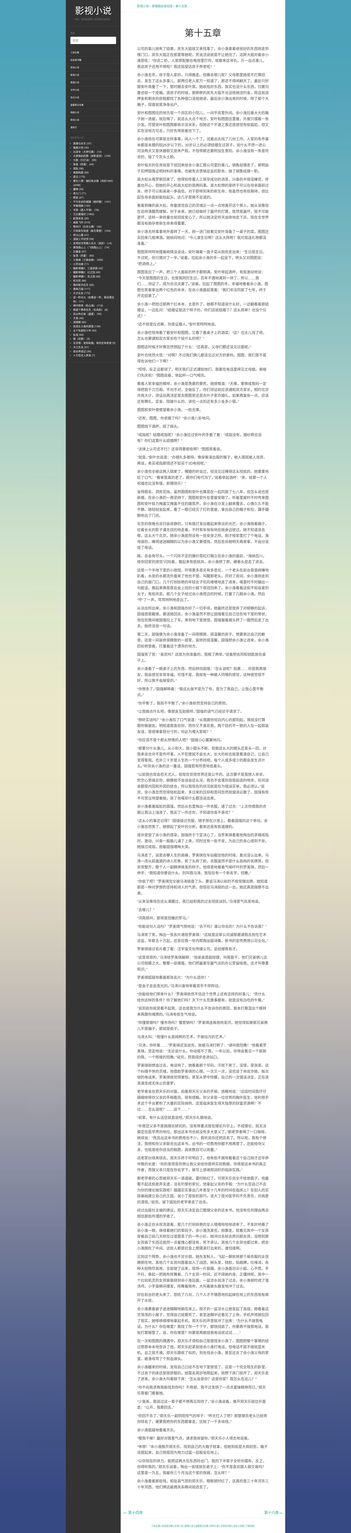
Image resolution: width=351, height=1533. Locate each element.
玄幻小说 (74, 97)
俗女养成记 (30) (82, 351)
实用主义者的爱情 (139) (87, 326)
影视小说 (93, 10)
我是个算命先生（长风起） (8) (90, 309)
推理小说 (74, 82)
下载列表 (250, 1525)
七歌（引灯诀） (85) (85, 160)
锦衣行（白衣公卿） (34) (87, 226)
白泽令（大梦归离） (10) (87, 151)
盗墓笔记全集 (77, 104)
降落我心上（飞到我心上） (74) (91, 247)
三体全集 (74, 52)
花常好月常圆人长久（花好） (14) (92, 243)
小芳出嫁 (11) (81, 264)
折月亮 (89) (79, 280)
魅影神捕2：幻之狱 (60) (87, 272)
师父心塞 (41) (81, 235)
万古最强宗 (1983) (83, 214)
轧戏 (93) (78, 334)
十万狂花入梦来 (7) (84, 355)
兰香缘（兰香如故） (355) (88, 259)
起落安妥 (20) (81, 218)
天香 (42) (78, 318)
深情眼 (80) (79, 322)
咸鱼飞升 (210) (81, 222)
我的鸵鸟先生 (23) (83, 285)
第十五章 (181, 6)
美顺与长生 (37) (82, 143)
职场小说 (74, 119)
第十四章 (133, 1512)
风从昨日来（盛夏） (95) (87, 314)
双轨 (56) (78, 168)
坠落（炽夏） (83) (83, 255)
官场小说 (74, 67)
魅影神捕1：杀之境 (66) (87, 276)
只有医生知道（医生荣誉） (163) (92, 230)
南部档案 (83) (81, 172)
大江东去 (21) (81, 347)
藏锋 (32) (78, 189)
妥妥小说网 (238, 1525)
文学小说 (74, 89)
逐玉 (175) (79, 176)
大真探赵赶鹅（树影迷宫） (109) (92, 156)
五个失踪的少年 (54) (85, 330)
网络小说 (74, 112)
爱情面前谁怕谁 (162, 6)
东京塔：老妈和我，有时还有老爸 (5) (94, 343)
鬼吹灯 (73, 127)
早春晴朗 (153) (81, 205)
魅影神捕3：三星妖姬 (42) (88, 268)
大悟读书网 (225, 1525)
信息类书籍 (75, 59)
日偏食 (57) (79, 251)
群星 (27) (78, 197)
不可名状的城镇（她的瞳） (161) (92, 201)
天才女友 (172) (81, 293)
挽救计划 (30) (81, 147)
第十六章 (273, 1512)
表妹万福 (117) (81, 289)
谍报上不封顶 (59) (83, 239)
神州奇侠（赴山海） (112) (88, 305)
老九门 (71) (79, 193)
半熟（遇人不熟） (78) (86, 210)
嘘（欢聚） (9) (81, 338)
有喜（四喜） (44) (83, 164)
